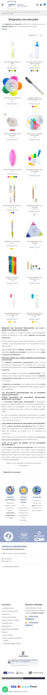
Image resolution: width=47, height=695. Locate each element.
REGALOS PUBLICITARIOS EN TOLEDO (12, 639)
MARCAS (4, 632)
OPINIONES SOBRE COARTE (12, 643)
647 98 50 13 (8, 561)
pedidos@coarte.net (11, 566)
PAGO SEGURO (6, 626)
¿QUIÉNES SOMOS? (8, 608)
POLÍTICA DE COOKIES (9, 617)
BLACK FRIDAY (8, 635)
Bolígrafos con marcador (12, 472)
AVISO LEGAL (6, 614)
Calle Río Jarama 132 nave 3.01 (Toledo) (14, 553)
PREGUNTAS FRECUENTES (10, 629)
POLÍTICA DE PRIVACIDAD (10, 611)
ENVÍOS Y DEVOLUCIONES (10, 620)
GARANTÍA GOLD (7, 623)
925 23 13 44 (7, 558)
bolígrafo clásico (7, 26)
